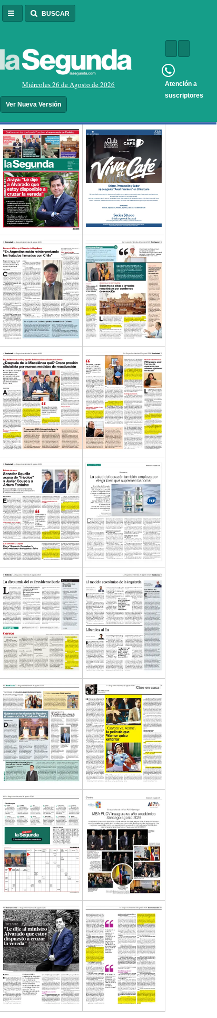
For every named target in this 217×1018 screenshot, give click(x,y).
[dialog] (66, 84)
